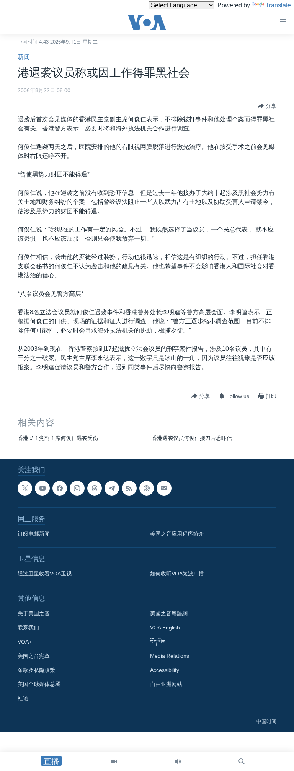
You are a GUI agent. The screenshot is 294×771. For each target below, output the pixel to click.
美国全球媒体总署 (39, 684)
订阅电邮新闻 (34, 534)
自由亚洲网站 (166, 684)
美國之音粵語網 (169, 614)
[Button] (267, 106)
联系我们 (28, 628)
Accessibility (164, 670)
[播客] (146, 488)
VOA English (165, 628)
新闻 (24, 57)
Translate (278, 5)
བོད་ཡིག (157, 642)
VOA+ (25, 642)
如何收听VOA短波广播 (177, 574)
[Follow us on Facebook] (59, 488)
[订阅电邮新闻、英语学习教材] (164, 488)
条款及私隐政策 (36, 670)
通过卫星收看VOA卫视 (45, 574)
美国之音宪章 (34, 656)
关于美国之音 (34, 614)
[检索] (241, 761)
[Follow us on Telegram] (112, 488)
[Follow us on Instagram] (77, 488)
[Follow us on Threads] (94, 488)
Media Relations (169, 656)
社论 (23, 699)
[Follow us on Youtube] (42, 488)
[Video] (114, 761)
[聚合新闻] (129, 488)
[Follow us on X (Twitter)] (25, 488)
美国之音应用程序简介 (177, 534)
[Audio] (177, 761)
